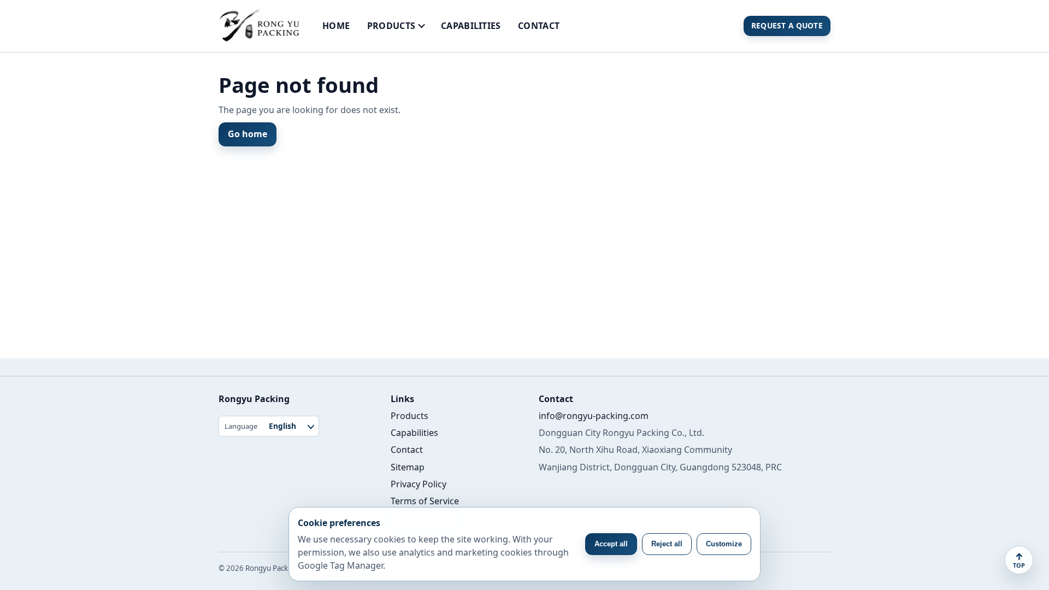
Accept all (611, 544)
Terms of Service (425, 501)
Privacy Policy (418, 484)
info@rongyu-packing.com (594, 416)
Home (336, 26)
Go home (247, 134)
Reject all (666, 544)
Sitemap (408, 467)
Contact (538, 26)
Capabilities (471, 26)
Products (391, 26)
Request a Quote (787, 25)
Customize (724, 544)
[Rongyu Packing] (259, 26)
